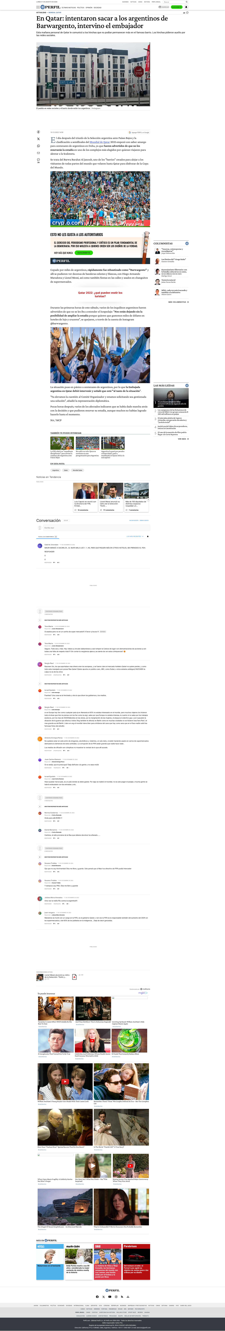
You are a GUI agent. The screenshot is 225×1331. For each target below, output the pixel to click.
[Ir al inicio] (50, 7)
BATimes (130, 1309)
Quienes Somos (91, 1316)
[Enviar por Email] (38, 153)
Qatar (66, 470)
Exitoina (164, 1305)
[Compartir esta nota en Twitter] (38, 139)
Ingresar (165, 7)
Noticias (133, 2)
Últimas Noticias (69, 8)
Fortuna (104, 1309)
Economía (61, 1305)
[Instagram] (116, 1297)
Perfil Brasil (156, 2)
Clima (87, 1305)
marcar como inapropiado (144, 564)
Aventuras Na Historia (107, 1312)
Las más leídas (164, 385)
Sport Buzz (132, 1312)
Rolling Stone (122, 1312)
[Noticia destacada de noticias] (50, 1247)
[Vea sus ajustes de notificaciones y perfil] (186, 7)
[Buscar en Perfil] (187, 2)
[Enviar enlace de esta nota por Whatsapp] (38, 146)
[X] (103, 1297)
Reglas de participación (132, 1316)
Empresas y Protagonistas (137, 1305)
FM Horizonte (139, 1309)
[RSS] (122, 1297)
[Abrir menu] (38, 7)
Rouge (120, 1309)
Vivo (177, 1305)
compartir (135, 562)
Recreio (140, 1312)
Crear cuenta (144, 520)
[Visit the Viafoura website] (145, 989)
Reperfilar (114, 1305)
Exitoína (147, 2)
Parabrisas (112, 1309)
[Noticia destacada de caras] (107, 1247)
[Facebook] (97, 1297)
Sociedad (97, 8)
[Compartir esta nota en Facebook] (38, 132)
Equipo (120, 1316)
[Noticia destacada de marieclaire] (78, 1247)
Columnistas (163, 243)
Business (125, 2)
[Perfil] (51, 1240)
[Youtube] (109, 1297)
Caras (140, 2)
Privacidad (113, 1316)
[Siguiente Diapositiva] (148, 499)
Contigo (95, 1312)
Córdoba (107, 1305)
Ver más (182, 439)
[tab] (47, 537)
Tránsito (145, 1316)
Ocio (100, 1305)
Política (80, 8)
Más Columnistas (177, 302)
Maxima (147, 1312)
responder (48, 562)
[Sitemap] (128, 1297)
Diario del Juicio (185, 1305)
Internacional (79, 1305)
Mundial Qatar (77, 470)
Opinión (89, 8)
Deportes (94, 1305)
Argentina (55, 470)
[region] (93, 754)
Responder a (54, 628)
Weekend (97, 1309)
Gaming (171, 1305)
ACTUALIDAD (41, 13)
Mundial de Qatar (100, 141)
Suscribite (177, 7)
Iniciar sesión (133, 520)
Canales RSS (80, 1316)
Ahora (36, 1305)
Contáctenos (103, 1316)
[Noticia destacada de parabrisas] (136, 1247)
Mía (125, 1309)
